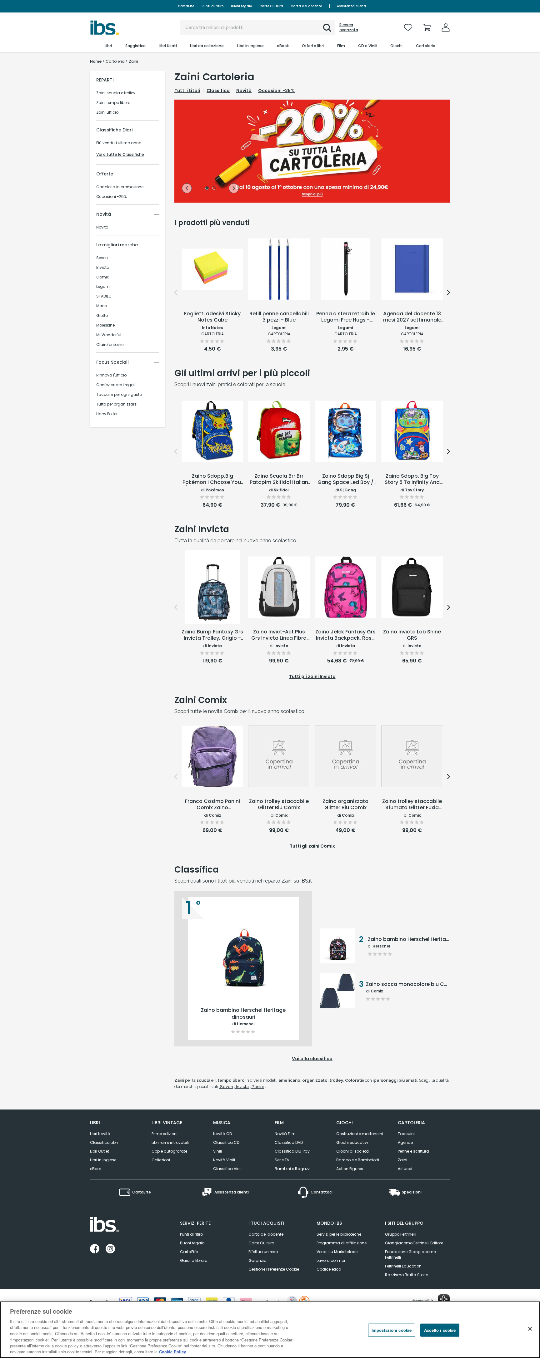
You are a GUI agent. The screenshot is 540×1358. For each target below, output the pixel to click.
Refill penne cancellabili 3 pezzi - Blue (279, 317)
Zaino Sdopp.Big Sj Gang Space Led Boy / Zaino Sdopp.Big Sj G (345, 479)
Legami (103, 286)
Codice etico (329, 1269)
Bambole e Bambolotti (357, 1160)
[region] (270, 1329)
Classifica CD (226, 1142)
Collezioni (161, 1160)
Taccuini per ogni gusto (119, 394)
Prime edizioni (165, 1133)
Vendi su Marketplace (337, 1251)
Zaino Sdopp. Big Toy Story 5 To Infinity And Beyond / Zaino (412, 479)
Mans (101, 305)
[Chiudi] (530, 1329)
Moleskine (105, 325)
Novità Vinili (224, 1160)
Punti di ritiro (212, 6)
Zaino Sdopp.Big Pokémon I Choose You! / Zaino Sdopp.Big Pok (212, 479)
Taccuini (406, 1133)
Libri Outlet (99, 1151)
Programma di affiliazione (342, 1243)
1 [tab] (207, 189)
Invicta (102, 267)
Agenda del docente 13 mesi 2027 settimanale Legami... (412, 317)
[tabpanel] (312, 151)
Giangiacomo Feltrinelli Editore (414, 1243)
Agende (405, 1142)
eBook (96, 1168)
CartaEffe (186, 6)
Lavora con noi (331, 1260)
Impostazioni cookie (392, 1330)
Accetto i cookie (440, 1330)
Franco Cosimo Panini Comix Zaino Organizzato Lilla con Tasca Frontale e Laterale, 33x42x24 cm (212, 804)
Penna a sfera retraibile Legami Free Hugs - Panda (345, 317)
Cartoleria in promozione (119, 187)
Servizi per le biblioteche (339, 1234)
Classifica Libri (104, 1142)
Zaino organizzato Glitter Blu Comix (345, 804)
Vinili (217, 1151)
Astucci (405, 1168)
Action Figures (349, 1168)
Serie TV (282, 1160)
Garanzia (257, 1260)
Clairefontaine (109, 344)
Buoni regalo (241, 6)
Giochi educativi (352, 1142)
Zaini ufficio (107, 112)
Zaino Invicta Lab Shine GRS (412, 635)
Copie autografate (169, 1151)
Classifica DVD (289, 1142)
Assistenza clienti (351, 6)
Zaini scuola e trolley (115, 93)
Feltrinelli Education (403, 1266)
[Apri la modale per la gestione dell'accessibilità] (444, 1300)
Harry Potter (107, 413)
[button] (327, 28)
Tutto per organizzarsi (117, 404)
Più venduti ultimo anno (118, 142)
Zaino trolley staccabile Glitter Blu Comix (279, 804)
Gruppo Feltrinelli (400, 1234)
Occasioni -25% (111, 196)
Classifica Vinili (227, 1168)
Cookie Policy (172, 1352)
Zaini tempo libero (113, 102)
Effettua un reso (263, 1251)
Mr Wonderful (108, 334)
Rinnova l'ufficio (111, 375)
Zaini (402, 1160)
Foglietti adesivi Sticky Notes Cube (212, 317)
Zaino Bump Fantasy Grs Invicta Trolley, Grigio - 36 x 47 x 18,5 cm (212, 635)
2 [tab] (213, 189)
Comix (102, 277)
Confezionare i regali (116, 384)
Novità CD (222, 1133)
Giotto (102, 315)
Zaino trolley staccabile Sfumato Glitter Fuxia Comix (412, 804)
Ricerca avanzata (348, 27)
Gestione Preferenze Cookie (273, 1269)
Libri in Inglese (103, 1160)
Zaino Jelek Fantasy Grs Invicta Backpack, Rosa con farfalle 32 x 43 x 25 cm (345, 635)
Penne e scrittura (413, 1151)
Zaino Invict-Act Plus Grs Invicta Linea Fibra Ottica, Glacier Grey (279, 635)
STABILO (103, 296)
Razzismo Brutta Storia (406, 1274)
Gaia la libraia (194, 1260)
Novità (102, 227)
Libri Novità (100, 1133)
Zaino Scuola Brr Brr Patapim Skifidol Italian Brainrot (279, 479)
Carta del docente (306, 6)
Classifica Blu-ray (292, 1151)
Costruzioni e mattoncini (359, 1133)
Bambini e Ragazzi (293, 1168)
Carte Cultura (271, 6)
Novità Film (285, 1133)
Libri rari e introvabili (170, 1142)
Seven (102, 257)
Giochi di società (352, 1151)
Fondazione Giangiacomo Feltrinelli (410, 1254)
